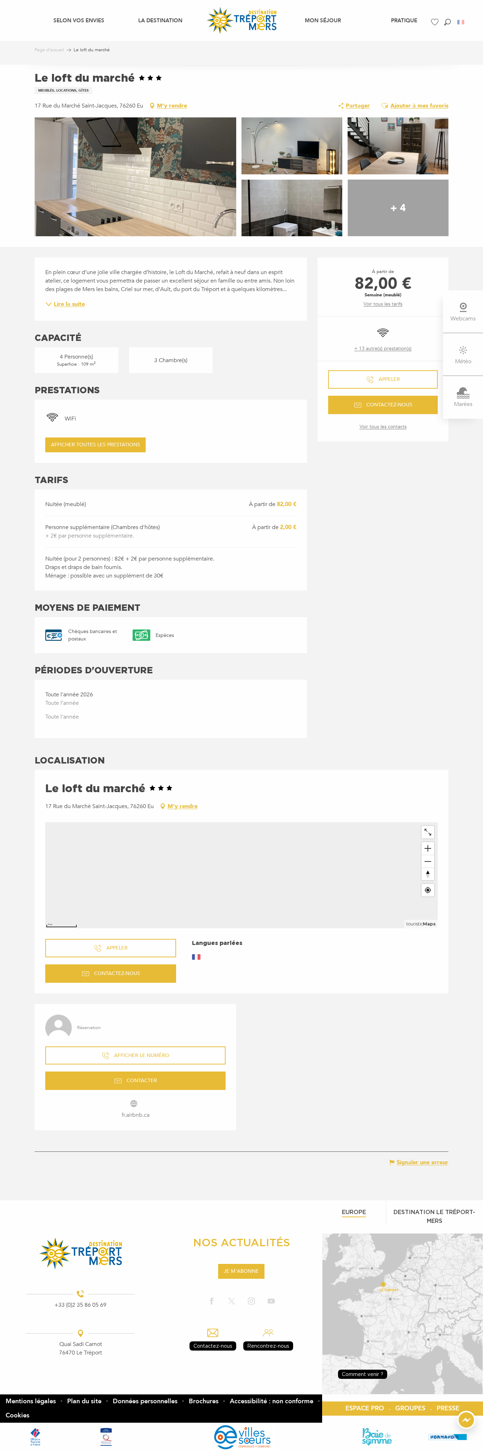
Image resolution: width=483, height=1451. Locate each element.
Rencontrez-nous (268, 1345)
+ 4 (398, 208)
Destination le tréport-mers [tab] (434, 1216)
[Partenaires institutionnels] (35, 1437)
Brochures (204, 1401)
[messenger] (466, 1427)
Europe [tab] (354, 1212)
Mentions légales (31, 1401)
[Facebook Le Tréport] (212, 1301)
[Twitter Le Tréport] (232, 1301)
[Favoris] (435, 22)
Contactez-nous (212, 1345)
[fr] (461, 22)
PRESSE (448, 1408)
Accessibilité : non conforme (271, 1401)
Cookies (17, 1415)
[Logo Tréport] (80, 1253)
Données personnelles (145, 1401)
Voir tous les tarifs (382, 304)
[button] (447, 22)
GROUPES (410, 1408)
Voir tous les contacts (383, 426)
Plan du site (84, 1401)
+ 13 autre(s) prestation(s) (383, 348)
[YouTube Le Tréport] (271, 1301)
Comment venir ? (362, 1374)
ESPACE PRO (364, 1408)
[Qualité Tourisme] (106, 1437)
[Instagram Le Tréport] (251, 1301)
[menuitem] (79, 20)
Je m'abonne (241, 1271)
